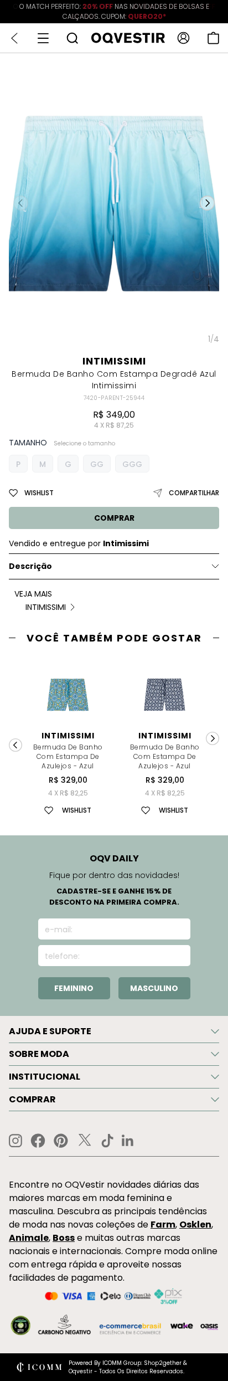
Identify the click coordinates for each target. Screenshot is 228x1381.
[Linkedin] (128, 1140)
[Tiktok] (107, 1140)
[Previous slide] (15, 745)
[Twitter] (84, 1140)
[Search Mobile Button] (72, 38)
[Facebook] (37, 1140)
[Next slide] (212, 738)
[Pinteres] (61, 1140)
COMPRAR (114, 517)
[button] (207, 203)
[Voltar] (14, 38)
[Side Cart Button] (213, 38)
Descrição (30, 566)
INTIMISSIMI (114, 361)
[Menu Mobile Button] (43, 38)
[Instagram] (15, 1141)
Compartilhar (194, 492)
